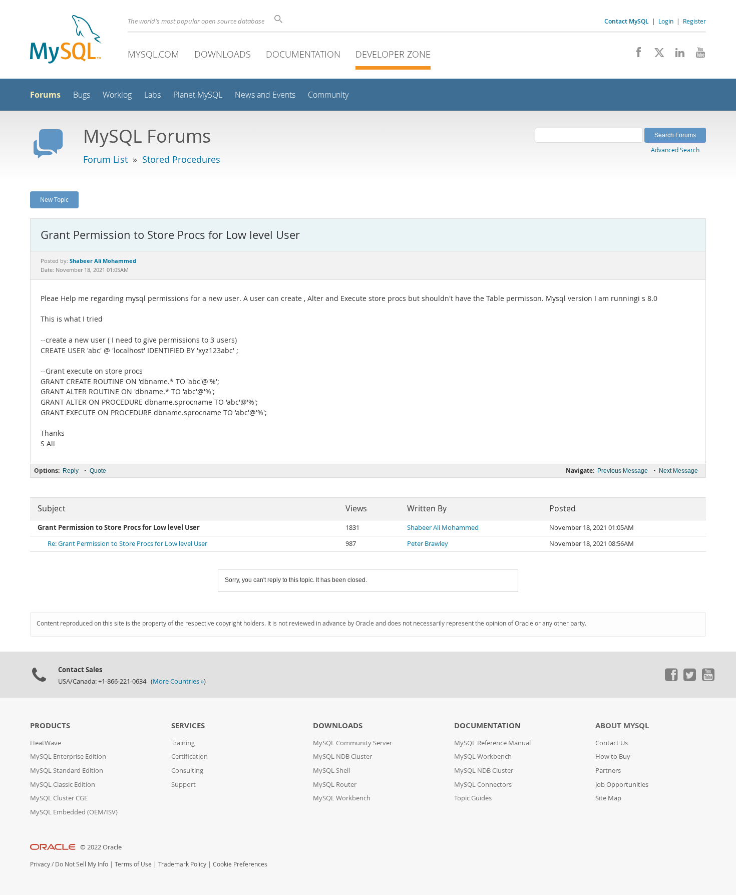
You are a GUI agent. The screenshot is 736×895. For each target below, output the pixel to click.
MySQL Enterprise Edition (68, 756)
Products (50, 725)
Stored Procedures (181, 159)
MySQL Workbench (342, 798)
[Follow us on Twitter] (689, 679)
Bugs (81, 95)
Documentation (303, 54)
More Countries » (178, 681)
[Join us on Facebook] (635, 55)
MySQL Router (334, 784)
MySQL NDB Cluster (342, 756)
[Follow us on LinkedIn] (676, 55)
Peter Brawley (427, 543)
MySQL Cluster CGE (59, 798)
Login (665, 21)
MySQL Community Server (352, 743)
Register (694, 21)
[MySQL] (65, 40)
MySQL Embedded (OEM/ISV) (74, 812)
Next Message (678, 470)
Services (188, 725)
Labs (152, 95)
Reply (71, 470)
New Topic (54, 199)
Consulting (187, 770)
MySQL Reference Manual (492, 743)
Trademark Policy (182, 864)
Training (183, 743)
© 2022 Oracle (101, 847)
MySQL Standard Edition (66, 770)
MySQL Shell (331, 770)
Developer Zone (393, 54)
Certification (189, 756)
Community (328, 95)
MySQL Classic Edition (62, 784)
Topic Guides (473, 798)
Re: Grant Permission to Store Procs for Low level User (127, 543)
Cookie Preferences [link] (240, 864)
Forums (45, 94)
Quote (98, 470)
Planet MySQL (197, 95)
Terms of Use (133, 864)
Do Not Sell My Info (81, 864)
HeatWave (45, 743)
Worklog (117, 95)
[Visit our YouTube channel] (696, 55)
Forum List (105, 159)
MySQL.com (153, 54)
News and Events (265, 95)
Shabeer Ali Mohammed (443, 527)
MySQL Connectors (483, 784)
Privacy (40, 864)
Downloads (222, 54)
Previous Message (622, 470)
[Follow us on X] (655, 55)
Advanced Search (675, 150)
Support (183, 784)
